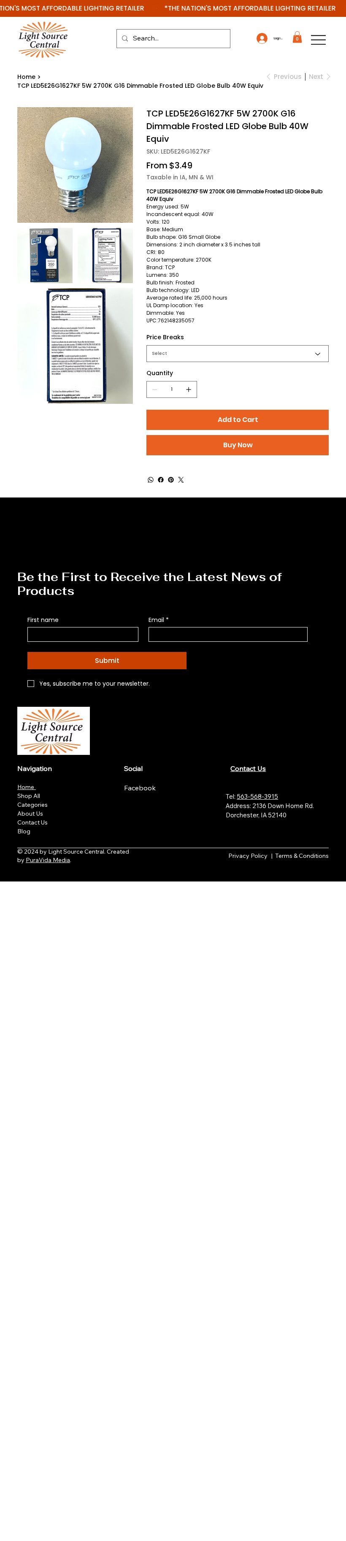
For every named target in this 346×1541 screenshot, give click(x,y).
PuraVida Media (48, 860)
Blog (23, 831)
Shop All (28, 796)
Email (159, 620)
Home (26, 787)
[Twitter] (181, 480)
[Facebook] (161, 480)
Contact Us (32, 822)
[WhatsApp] (150, 480)
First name (43, 620)
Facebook (140, 788)
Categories (32, 804)
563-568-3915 (257, 796)
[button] (297, 37)
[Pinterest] (171, 480)
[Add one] (188, 389)
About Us (30, 813)
